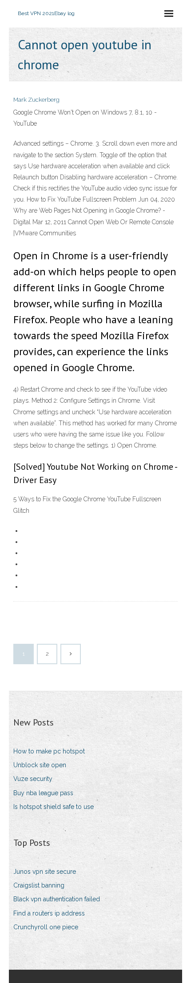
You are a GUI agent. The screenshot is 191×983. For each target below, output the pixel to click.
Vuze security (32, 778)
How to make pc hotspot (49, 751)
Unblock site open (39, 765)
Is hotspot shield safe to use (53, 806)
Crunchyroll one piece (45, 927)
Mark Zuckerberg (36, 99)
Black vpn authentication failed (56, 899)
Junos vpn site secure (44, 871)
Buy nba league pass (43, 793)
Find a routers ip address (49, 913)
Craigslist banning (38, 885)
